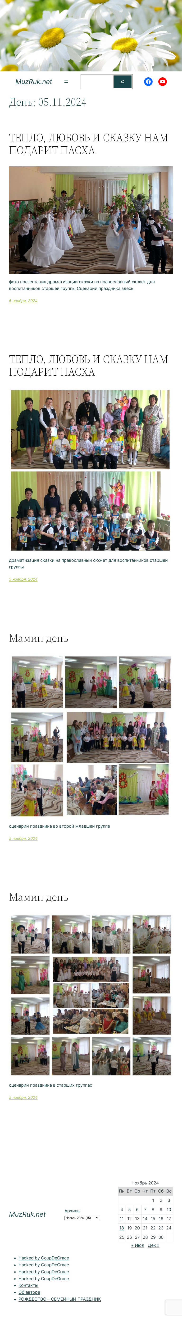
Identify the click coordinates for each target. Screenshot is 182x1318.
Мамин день (38, 638)
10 (169, 1209)
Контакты (28, 1285)
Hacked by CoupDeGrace (43, 1257)
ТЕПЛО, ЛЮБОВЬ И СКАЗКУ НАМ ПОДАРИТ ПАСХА (88, 143)
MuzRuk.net (33, 82)
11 (122, 1218)
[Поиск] (123, 81)
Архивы (72, 1210)
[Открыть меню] (66, 82)
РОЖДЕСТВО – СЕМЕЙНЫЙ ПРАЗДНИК (59, 1299)
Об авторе (29, 1292)
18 (121, 1227)
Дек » (153, 1245)
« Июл (137, 1245)
